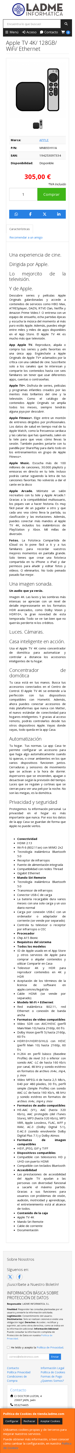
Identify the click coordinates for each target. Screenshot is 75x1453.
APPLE (44, 140)
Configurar (11, 1421)
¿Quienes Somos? (52, 1381)
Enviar (55, 1356)
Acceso (31, 32)
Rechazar (29, 1421)
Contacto (51, 32)
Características (19, 229)
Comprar (51, 194)
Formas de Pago (51, 1376)
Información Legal (52, 1368)
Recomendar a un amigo (26, 237)
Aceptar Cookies (50, 1421)
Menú (13, 32)
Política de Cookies (53, 1372)
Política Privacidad (18, 1372)
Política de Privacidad (50, 1347)
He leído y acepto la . (37, 1347)
